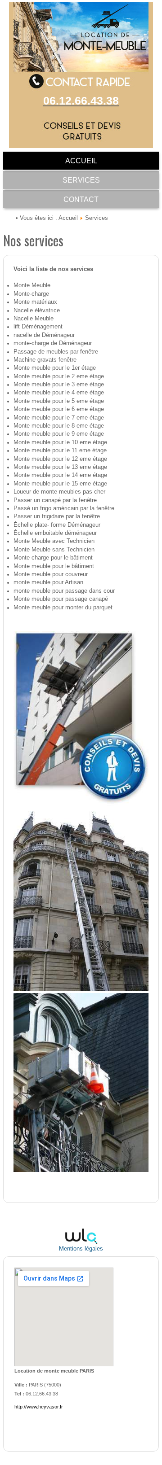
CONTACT (81, 199)
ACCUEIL (81, 161)
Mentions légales (81, 1249)
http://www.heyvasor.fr (38, 1406)
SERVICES (81, 180)
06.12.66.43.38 (81, 100)
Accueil (68, 218)
